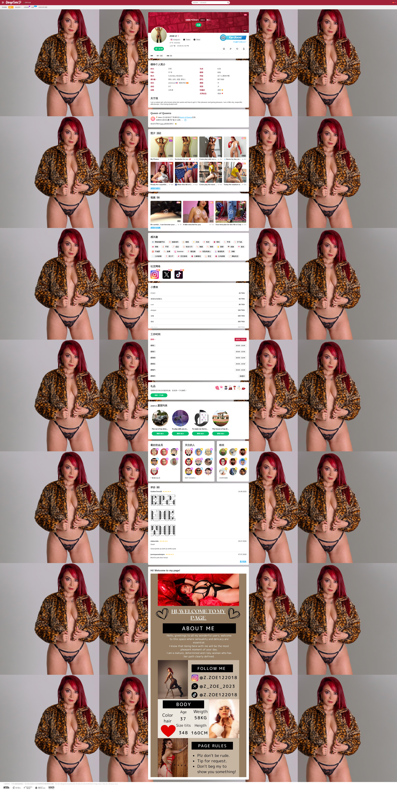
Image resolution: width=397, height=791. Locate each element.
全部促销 (26, 7)
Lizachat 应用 (42, 7)
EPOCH (41, 783)
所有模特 (4, 7)
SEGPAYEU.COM (49, 783)
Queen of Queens (185, 117)
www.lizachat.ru (19, 783)
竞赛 (32, 7)
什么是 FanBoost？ (239, 42)
